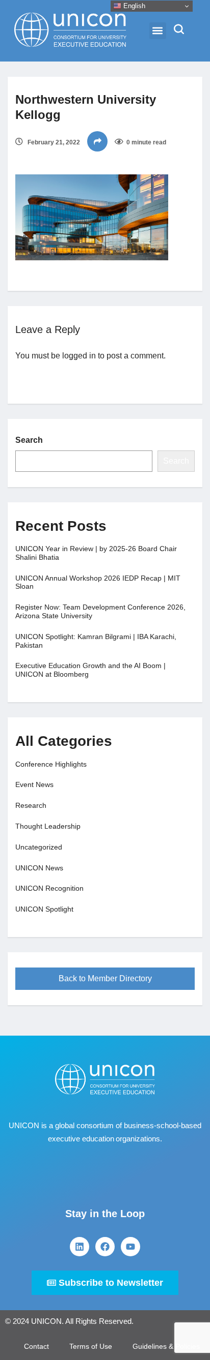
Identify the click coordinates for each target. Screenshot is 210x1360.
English (133, 6)
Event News (34, 784)
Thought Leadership (48, 826)
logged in (79, 355)
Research (30, 805)
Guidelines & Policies (166, 1346)
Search (29, 440)
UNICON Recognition (49, 888)
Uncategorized (38, 847)
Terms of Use (90, 1346)
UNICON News (39, 868)
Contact (36, 1346)
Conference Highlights (51, 764)
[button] (157, 30)
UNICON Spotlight (44, 909)
